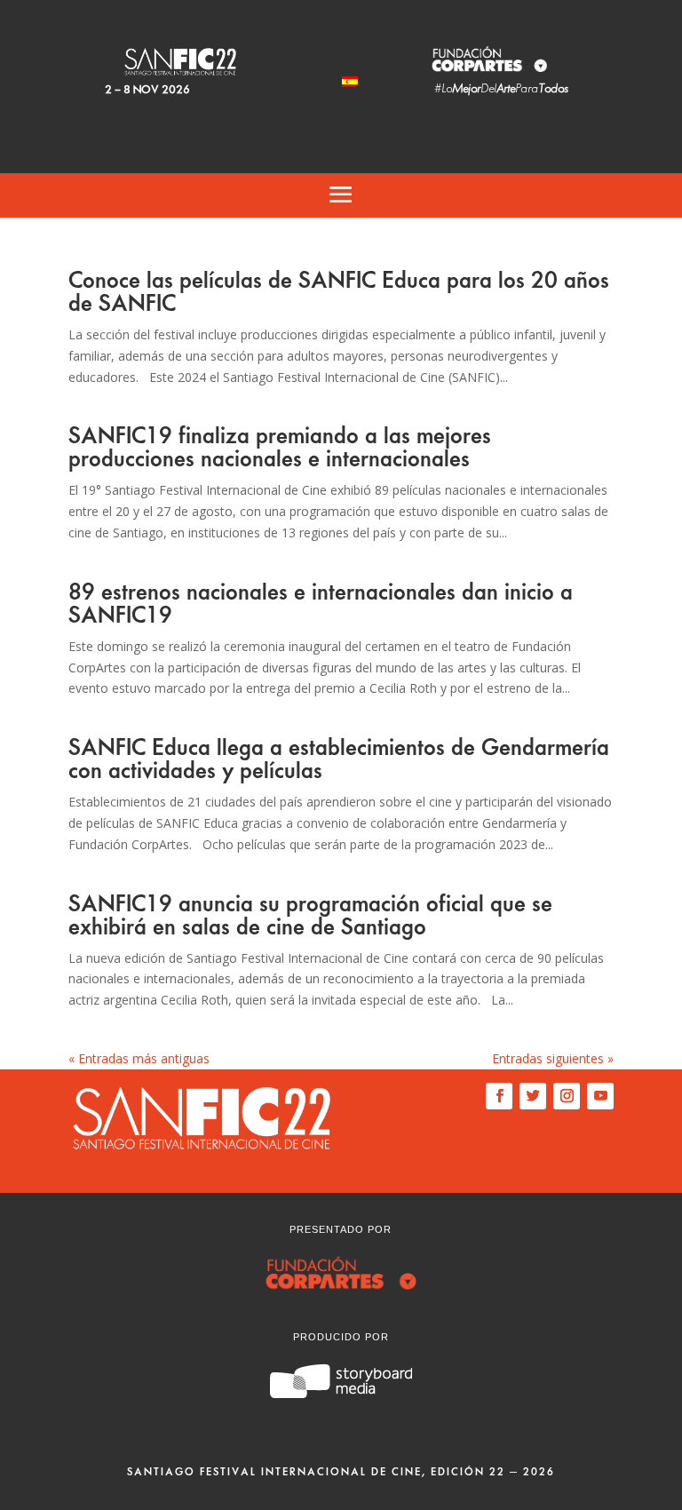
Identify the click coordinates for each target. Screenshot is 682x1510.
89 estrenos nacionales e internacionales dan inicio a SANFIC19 (320, 603)
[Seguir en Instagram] (566, 1096)
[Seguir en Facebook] (499, 1096)
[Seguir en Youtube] (600, 1096)
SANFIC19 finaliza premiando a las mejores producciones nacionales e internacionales (279, 447)
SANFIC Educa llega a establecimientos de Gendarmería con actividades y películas (338, 759)
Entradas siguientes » (553, 1058)
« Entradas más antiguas (139, 1058)
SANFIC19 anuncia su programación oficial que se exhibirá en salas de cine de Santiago (310, 915)
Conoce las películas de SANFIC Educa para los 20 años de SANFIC (338, 291)
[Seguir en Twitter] (532, 1096)
